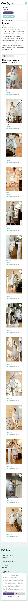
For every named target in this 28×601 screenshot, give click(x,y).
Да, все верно (8, 12)
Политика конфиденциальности (14, 598)
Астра (7, 124)
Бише (7, 158)
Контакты (4, 567)
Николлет (8, 295)
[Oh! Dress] (5, 550)
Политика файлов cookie (13, 596)
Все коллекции (8, 56)
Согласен (8, 593)
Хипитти (8, 431)
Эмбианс (8, 499)
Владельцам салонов (8, 561)
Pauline (10, 92)
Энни (7, 533)
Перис (7, 329)
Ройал (7, 363)
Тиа (6, 397)
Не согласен (19, 593)
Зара (7, 226)
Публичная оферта (7, 555)
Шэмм (7, 465)
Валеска (8, 192)
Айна (7, 90)
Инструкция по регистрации (6, 564)
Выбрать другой (9, 16)
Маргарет (8, 260)
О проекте (5, 557)
